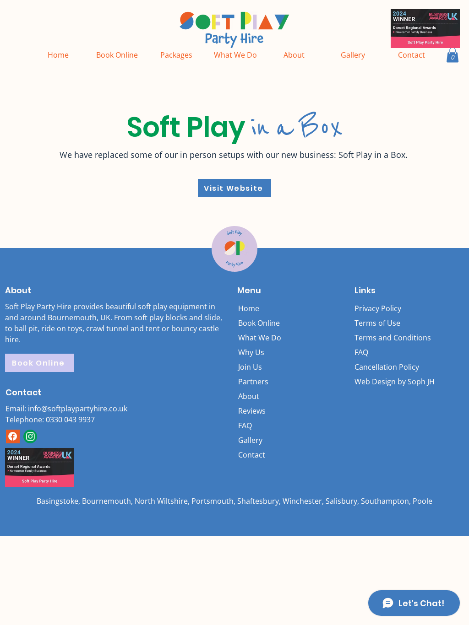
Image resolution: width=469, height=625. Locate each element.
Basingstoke (57, 501)
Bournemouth (106, 501)
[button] (452, 54)
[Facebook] (12, 436)
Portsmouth (212, 501)
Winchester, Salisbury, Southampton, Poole (357, 501)
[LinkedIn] (30, 436)
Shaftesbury (258, 501)
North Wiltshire (161, 501)
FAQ (361, 352)
